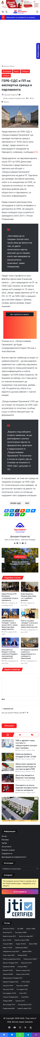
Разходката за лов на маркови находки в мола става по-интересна (26, 787)
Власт (12, 66)
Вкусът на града (26, 936)
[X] (20, 543)
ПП (27, 503)
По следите (22, 989)
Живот (7, 947)
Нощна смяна (22, 974)
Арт (20, 928)
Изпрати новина (8, 850)
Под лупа (8, 985)
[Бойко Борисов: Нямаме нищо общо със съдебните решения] (29, 587)
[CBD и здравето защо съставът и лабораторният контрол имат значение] (8, 743)
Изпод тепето (30, 959)
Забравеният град (11, 951)
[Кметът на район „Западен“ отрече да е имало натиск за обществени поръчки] (29, 614)
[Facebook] (6, 510)
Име (3, 699)
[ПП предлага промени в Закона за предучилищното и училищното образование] (29, 643)
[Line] (22, 514)
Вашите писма (9, 936)
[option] (20, 560)
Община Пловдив (10, 982)
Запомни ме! (8, 709)
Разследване (9, 993)
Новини (6, 75)
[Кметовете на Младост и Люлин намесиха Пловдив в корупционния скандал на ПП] (10, 643)
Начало (6, 66)
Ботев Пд (7, 932)
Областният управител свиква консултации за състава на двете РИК (20, 563)
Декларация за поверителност (14, 857)
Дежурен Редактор (11, 95)
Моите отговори (23, 970)
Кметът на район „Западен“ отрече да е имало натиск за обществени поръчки (29, 624)
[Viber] (16, 514)
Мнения (8, 970)
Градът (21, 944)
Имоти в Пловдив (10, 963)
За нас (4, 836)
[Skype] (27, 510)
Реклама (5, 840)
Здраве (27, 951)
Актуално (8, 928)
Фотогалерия (9, 1004)
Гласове (8, 944)
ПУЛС (26, 982)
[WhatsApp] (6, 514)
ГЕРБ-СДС (16, 503)
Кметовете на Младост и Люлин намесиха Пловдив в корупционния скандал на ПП (9, 654)
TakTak (4, 843)
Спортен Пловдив (10, 997)
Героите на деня (21, 940)
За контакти (6, 847)
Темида (7, 1001)
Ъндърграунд (9, 1008)
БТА (36, 152)
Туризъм (20, 1001)
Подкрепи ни (7, 854)
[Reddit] (22, 510)
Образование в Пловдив (12, 978)
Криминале (9, 966)
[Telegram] (11, 514)
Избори (25, 71)
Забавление (21, 947)
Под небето (22, 985)
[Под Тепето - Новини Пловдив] (20, 12)
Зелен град (9, 955)
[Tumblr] (16, 510)
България (7, 71)
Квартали (26, 963)
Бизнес (30, 928)
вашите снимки (24, 1008)
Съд (24, 997)
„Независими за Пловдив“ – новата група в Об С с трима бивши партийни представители (10, 625)
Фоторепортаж (25, 1004)
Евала (33, 944)
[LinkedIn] (11, 510)
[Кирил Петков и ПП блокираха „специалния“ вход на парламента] (10, 587)
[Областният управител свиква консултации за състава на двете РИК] (8, 767)
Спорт (23, 993)
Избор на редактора (11, 959)
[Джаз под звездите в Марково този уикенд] (8, 778)
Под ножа (8, 989)
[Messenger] (32, 510)
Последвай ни (20, 892)
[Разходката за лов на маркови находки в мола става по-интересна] (8, 788)
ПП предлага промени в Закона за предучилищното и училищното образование (29, 654)
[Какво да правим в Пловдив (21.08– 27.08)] (8, 757)
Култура (22, 966)
